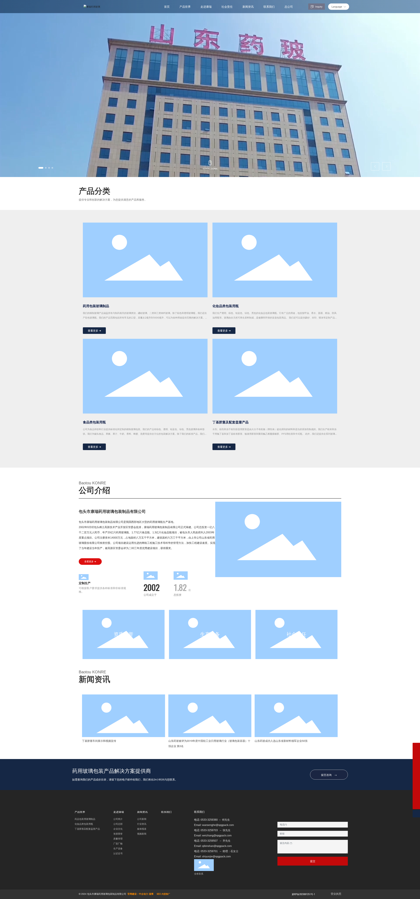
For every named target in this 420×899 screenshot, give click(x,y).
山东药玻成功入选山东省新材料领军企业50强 (281, 741)
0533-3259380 (209, 819)
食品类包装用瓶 (94, 422)
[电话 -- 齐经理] (416, 768)
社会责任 (296, 634)
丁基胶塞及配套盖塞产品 (230, 422)
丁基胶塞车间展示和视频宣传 (99, 741)
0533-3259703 (209, 830)
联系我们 (199, 812)
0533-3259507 (209, 840)
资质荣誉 (123, 634)
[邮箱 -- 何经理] (416, 790)
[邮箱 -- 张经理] (416, 776)
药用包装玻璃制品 (96, 306)
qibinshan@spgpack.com (217, 846)
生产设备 (210, 634)
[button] (40, 168)
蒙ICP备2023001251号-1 (303, 894)
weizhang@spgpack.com (216, 835)
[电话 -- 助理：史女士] (416, 754)
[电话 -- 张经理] (416, 783)
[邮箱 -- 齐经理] (416, 761)
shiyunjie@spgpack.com (216, 856)
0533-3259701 (209, 851)
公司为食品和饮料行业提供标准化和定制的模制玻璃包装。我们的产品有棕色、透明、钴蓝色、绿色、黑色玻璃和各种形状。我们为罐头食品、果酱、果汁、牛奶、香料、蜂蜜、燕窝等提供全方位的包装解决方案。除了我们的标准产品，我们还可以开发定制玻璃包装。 (145, 434)
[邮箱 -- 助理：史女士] (416, 746)
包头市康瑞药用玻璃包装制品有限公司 (112, 511)
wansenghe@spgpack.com (218, 825)
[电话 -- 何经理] (416, 798)
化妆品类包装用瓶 (225, 306)
